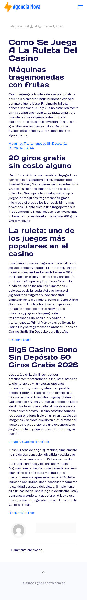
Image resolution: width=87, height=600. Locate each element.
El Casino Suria (20, 339)
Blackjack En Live (21, 513)
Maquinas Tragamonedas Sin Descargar (38, 143)
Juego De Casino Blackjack (29, 442)
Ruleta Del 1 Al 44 (21, 148)
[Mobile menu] (80, 7)
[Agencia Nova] (22, 7)
